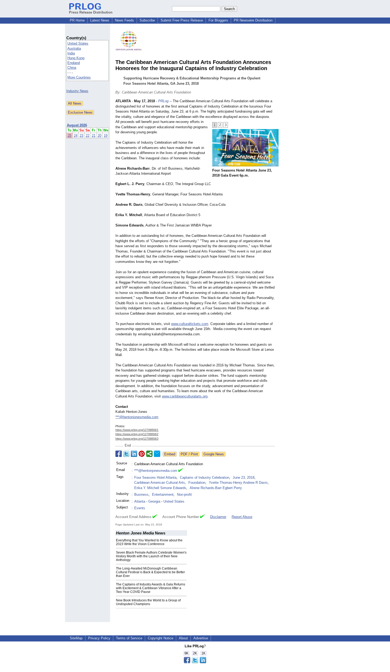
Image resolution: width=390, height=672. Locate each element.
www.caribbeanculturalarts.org (184, 396)
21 (94, 136)
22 (87, 136)
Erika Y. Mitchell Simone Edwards (160, 488)
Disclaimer (218, 517)
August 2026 (77, 125)
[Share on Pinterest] (141, 454)
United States (77, 43)
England (73, 63)
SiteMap (76, 638)
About (183, 638)
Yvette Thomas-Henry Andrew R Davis (238, 483)
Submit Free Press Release (182, 20)
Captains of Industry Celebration (204, 478)
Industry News (77, 91)
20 (99, 136)
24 (75, 136)
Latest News (99, 20)
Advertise (200, 638)
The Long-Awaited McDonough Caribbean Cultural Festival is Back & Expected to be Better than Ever (150, 572)
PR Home (77, 20)
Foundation (196, 483)
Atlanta (139, 501)
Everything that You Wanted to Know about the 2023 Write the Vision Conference (149, 542)
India (71, 53)
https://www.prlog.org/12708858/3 (136, 438)
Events (139, 508)
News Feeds (124, 20)
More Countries (79, 77)
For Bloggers (218, 20)
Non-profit (184, 494)
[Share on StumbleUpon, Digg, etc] (149, 454)
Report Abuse (242, 517)
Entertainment (163, 494)
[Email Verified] (180, 470)
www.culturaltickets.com (189, 324)
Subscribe (147, 20)
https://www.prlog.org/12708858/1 (136, 429)
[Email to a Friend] (157, 454)
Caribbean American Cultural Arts (159, 483)
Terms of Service (129, 638)
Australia (74, 48)
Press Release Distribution (90, 12)
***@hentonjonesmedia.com (136, 417)
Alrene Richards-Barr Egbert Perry (216, 488)
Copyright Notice (160, 638)
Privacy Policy (99, 638)
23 (81, 136)
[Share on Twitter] (126, 454)
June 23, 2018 (243, 478)
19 (105, 136)
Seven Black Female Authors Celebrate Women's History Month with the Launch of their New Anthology (151, 556)
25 (69, 136)
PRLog (163, 101)
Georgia (154, 501)
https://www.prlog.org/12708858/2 (136, 434)
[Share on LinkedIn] (134, 454)
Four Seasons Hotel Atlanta (155, 478)
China (71, 68)
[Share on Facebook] (118, 454)
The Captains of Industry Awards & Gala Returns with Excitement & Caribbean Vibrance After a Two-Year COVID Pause (150, 588)
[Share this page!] (195, 662)
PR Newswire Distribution (253, 20)
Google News (213, 454)
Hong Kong (75, 58)
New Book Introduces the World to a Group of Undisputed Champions (148, 602)
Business (141, 494)
